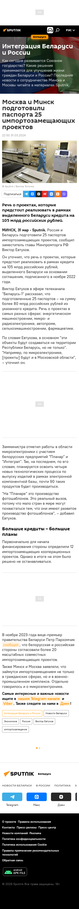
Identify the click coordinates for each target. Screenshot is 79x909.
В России (43, 785)
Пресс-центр (47, 827)
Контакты (8, 827)
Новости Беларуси (56, 713)
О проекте (9, 822)
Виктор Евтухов (44, 721)
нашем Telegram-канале (39, 698)
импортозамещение (15, 729)
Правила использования (34, 822)
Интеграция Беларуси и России (22, 713)
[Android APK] (15, 872)
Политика (62, 785)
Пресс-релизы (27, 827)
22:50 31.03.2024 (14, 135)
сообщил (11, 644)
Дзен (64, 703)
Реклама (35, 833)
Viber (7, 703)
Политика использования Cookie (24, 844)
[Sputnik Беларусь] (12, 32)
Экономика (10, 721)
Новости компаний (15, 833)
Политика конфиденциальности (24, 839)
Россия (26, 721)
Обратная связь (12, 860)
